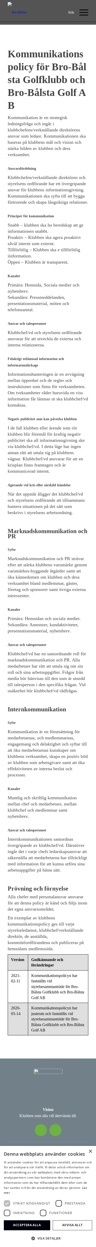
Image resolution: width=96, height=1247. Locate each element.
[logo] (18, 12)
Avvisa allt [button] (72, 1225)
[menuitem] (71, 12)
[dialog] (48, 1196)
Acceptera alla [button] (27, 1225)
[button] (48, 1238)
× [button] (90, 1151)
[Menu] (81, 12)
